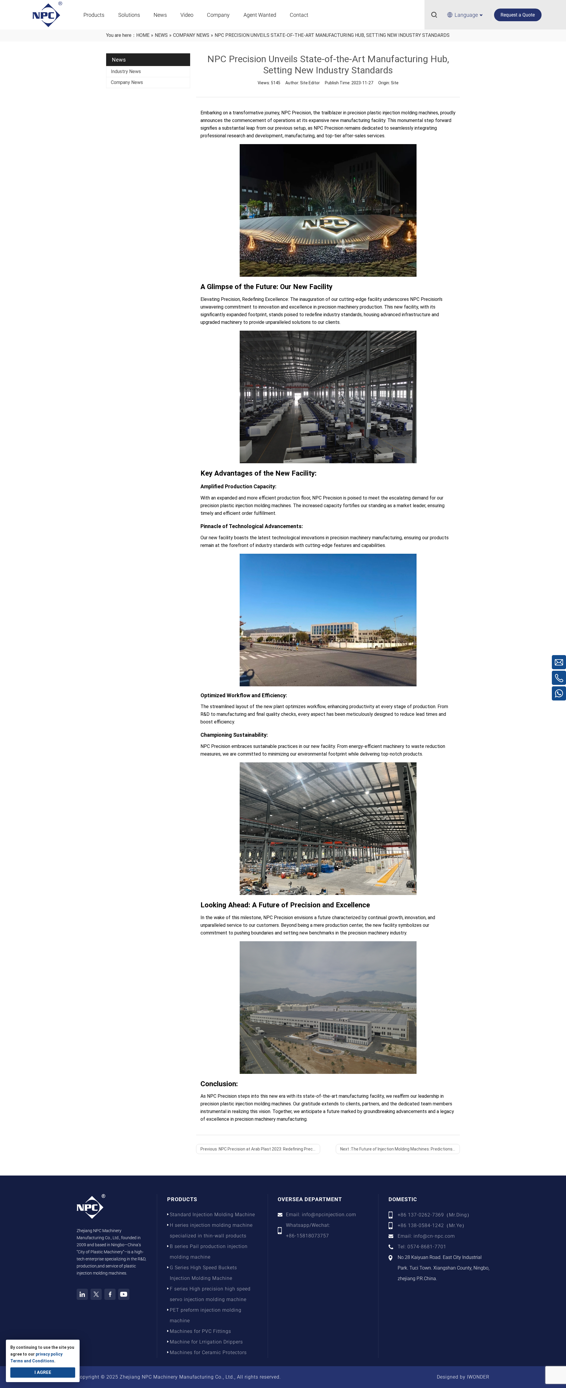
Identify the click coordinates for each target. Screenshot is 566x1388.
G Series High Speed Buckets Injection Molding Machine (203, 1273)
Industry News (126, 71)
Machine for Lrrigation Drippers (206, 1342)
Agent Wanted (259, 15)
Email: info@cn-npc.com (426, 1236)
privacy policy (49, 1354)
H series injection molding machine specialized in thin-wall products (211, 1230)
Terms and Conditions (32, 1361)
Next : (400, 1149)
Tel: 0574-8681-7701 (422, 1246)
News (160, 15)
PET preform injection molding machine (205, 1315)
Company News (127, 82)
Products (93, 15)
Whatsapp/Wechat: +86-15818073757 (308, 1230)
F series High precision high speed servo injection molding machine (210, 1294)
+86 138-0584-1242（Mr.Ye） (432, 1225)
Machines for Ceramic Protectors (208, 1352)
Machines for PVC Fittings (200, 1331)
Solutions (129, 15)
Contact (299, 15)
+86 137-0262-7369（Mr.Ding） (435, 1215)
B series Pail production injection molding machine (209, 1252)
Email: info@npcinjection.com (321, 1214)
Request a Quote (518, 15)
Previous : (260, 1149)
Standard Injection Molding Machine (212, 1214)
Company (218, 15)
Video (186, 15)
